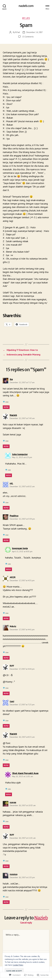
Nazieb (41, 918)
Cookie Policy (18, 965)
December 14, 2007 (34, 32)
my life (26, 18)
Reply (6, 407)
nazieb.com (26, 5)
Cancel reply (26, 922)
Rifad (17, 32)
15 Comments (28, 36)
